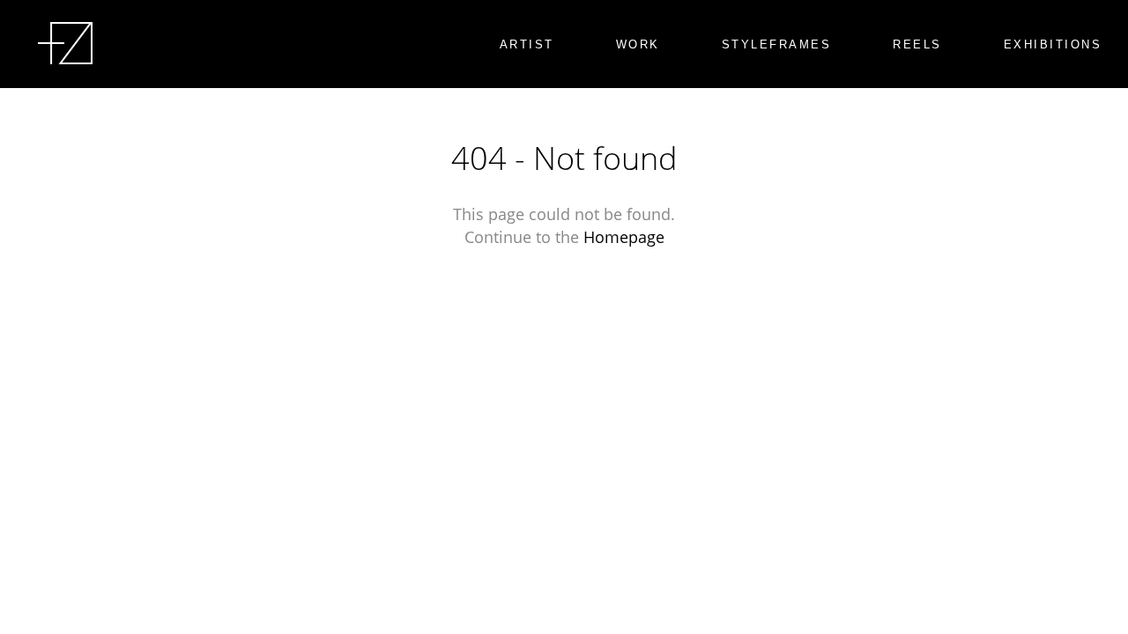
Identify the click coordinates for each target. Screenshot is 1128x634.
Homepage (623, 236)
